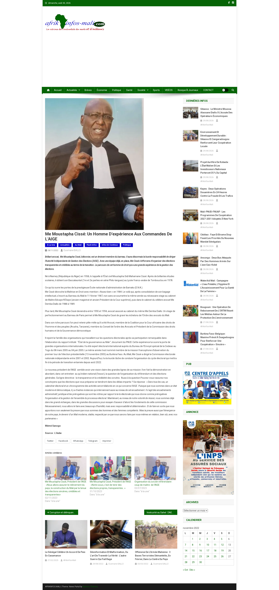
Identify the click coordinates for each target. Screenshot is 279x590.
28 (186, 562)
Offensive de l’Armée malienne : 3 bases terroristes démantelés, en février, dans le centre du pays (153, 555)
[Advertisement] (139, 62)
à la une (51, 245)
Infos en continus (110, 245)
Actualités (72, 90)
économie (102, 90)
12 (222, 544)
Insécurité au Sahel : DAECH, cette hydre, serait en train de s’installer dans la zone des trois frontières (162, 512)
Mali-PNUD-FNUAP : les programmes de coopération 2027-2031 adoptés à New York (216, 215)
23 (200, 556)
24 (208, 556)
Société (141, 90)
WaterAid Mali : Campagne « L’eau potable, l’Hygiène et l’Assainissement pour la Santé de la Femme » (217, 286)
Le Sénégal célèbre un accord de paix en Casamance (65, 554)
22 (193, 556)
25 (215, 556)
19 (222, 550)
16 (200, 550)
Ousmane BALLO (72, 250)
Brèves (88, 90)
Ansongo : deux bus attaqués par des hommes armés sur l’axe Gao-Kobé (215, 261)
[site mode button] (225, 90)
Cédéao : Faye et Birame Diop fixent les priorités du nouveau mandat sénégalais (217, 238)
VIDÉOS (169, 90)
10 (208, 544)
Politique (116, 90)
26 (222, 556)
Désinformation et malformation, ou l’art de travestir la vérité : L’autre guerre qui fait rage (109, 555)
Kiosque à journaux (188, 90)
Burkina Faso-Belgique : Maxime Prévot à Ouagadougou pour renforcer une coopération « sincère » (217, 339)
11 (215, 544)
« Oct (185, 570)
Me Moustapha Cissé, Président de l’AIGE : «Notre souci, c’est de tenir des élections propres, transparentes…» (110, 484)
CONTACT (208, 90)
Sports (156, 90)
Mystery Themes (90, 586)
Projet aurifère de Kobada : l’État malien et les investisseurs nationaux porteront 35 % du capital (214, 167)
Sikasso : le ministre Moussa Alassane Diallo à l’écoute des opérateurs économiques (216, 112)
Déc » (192, 570)
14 (186, 550)
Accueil (58, 90)
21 (186, 556)
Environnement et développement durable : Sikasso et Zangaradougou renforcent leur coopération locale (215, 139)
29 (193, 562)
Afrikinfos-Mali (69, 560)
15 (193, 550)
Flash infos (92, 245)
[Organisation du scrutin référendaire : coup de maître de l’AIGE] (155, 468)
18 (215, 550)
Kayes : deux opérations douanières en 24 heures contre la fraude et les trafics (216, 192)
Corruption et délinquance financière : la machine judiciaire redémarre (64, 512)
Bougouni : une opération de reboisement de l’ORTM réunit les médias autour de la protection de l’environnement (216, 312)
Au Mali (78, 245)
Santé (129, 90)
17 (208, 550)
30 (200, 562)
